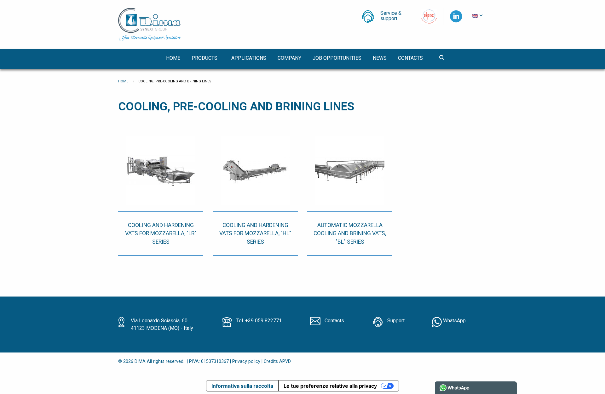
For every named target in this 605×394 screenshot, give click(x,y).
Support (396, 321)
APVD (285, 361)
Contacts (334, 321)
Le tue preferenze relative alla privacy (330, 386)
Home (123, 81)
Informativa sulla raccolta (242, 386)
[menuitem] (478, 16)
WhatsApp (454, 321)
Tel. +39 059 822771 (259, 321)
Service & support (390, 16)
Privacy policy (246, 361)
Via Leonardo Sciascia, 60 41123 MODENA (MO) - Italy (162, 324)
